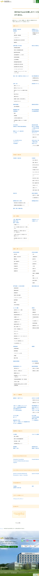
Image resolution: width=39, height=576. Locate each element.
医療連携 (15, 446)
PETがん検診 (15, 415)
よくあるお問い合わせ (17, 140)
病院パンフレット (17, 85)
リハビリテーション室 (18, 353)
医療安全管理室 (16, 361)
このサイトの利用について (5, 572)
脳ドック (15, 417)
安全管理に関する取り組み (18, 64)
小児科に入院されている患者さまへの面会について (20, 235)
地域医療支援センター (17, 366)
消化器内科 (16, 268)
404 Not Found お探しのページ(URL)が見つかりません (19, 514)
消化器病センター (17, 338)
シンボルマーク (16, 37)
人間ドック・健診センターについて (20, 405)
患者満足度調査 (16, 57)
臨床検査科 (16, 299)
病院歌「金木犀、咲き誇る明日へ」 (20, 98)
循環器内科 (16, 270)
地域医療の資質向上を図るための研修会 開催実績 (20, 384)
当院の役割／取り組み (17, 45)
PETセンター (16, 331)
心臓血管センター (17, 321)
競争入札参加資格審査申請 (18, 438)
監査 (14, 113)
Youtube (37, 540)
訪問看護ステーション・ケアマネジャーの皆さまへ (20, 376)
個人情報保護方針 (14, 572)
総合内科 (15, 254)
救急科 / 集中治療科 (17, 295)
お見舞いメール (16, 224)
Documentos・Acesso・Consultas (20, 475)
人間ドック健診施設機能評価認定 (19, 407)
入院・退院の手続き (17, 219)
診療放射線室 (16, 348)
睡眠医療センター (17, 312)
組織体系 (15, 42)
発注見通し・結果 (17, 441)
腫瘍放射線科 (16, 290)
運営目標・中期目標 (17, 35)
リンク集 (15, 132)
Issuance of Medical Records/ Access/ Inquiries (21, 461)
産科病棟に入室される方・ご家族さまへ (20, 239)
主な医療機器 (16, 59)
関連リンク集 (15, 448)
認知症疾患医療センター (18, 314)
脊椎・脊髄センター (17, 326)
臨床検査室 (16, 350)
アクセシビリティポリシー (18, 498)
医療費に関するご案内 (17, 200)
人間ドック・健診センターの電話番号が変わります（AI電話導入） (21, 422)
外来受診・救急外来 (17, 158)
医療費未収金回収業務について (19, 205)
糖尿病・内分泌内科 (17, 256)
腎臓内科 (15, 259)
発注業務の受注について (18, 443)
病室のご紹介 (15, 221)
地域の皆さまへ (16, 368)
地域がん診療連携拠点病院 (18, 50)
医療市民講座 (15, 104)
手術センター (16, 333)
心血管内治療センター (18, 319)
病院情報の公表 (16, 109)
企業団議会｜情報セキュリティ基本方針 (20, 121)
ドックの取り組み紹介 (17, 410)
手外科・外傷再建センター (18, 328)
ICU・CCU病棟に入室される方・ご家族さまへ (20, 227)
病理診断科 (16, 292)
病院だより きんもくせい (18, 88)
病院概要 (15, 31)
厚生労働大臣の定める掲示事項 (19, 40)
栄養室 (15, 355)
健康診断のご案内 (16, 420)
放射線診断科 (16, 288)
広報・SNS (15, 83)
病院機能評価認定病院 (18, 61)
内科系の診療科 (16, 252)
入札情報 (15, 434)
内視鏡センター (16, 317)
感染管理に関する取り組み (18, 66)
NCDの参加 (15, 125)
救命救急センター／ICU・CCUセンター (20, 336)
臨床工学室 (16, 357)
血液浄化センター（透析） (18, 309)
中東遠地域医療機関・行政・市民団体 (20, 379)
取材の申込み (16, 94)
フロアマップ (15, 141)
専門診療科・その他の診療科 (18, 286)
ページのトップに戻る (35, 575)
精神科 (15, 302)
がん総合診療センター (18, 343)
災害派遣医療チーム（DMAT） (19, 54)
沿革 (14, 32)
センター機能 (15, 308)
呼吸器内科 (16, 266)
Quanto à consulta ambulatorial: (20, 473)
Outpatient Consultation (18, 459)
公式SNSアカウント (17, 101)
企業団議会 (15, 111)
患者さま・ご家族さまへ (18, 370)
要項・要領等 (16, 436)
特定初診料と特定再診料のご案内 (19, 202)
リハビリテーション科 (18, 297)
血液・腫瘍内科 (16, 261)
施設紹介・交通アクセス (18, 398)
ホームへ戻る (18, 522)
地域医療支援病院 (17, 47)
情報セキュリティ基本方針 (18, 131)
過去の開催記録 (16, 106)
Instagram (30, 540)
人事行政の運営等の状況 (18, 117)
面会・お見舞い (16, 222)
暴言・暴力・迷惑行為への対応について (21, 76)
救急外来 (15, 193)
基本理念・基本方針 (17, 29)
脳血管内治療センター (18, 324)
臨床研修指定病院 (17, 52)
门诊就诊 (15, 486)
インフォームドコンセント (18, 69)
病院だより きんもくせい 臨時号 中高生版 (20, 91)
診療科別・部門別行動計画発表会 (19, 126)
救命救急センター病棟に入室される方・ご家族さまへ (20, 231)
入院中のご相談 (16, 381)
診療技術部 (15, 346)
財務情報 (15, 115)
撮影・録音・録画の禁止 (18, 208)
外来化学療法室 (16, 304)
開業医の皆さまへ (17, 373)
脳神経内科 (16, 263)
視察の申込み (16, 96)
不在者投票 (15, 143)
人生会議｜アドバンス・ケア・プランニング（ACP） (20, 72)
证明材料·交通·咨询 (17, 487)
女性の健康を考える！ (17, 408)
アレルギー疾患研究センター (19, 340)
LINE (24, 540)
